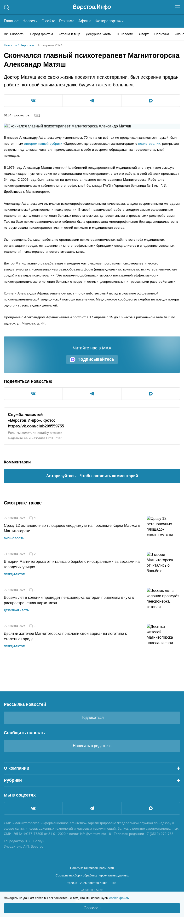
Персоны (27, 45)
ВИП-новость (14, 34)
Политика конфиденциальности (92, 868)
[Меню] (177, 7)
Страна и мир (69, 34)
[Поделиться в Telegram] (92, 101)
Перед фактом (41, 34)
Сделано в (92, 890)
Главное (11, 21)
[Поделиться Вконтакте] (33, 101)
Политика (161, 34)
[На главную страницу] (92, 7)
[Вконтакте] (33, 808)
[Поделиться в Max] (150, 101)
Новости (30, 21)
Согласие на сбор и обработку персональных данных (92, 875)
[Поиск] (6, 7)
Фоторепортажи (109, 21)
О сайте (48, 21)
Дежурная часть (98, 34)
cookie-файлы (119, 898)
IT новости (125, 34)
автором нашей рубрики (43, 143)
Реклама (67, 21)
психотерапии (149, 143)
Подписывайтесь (95, 359)
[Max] (150, 808)
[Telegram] (92, 808)
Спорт (144, 34)
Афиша (85, 21)
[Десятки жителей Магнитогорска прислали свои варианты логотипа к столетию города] (163, 636)
